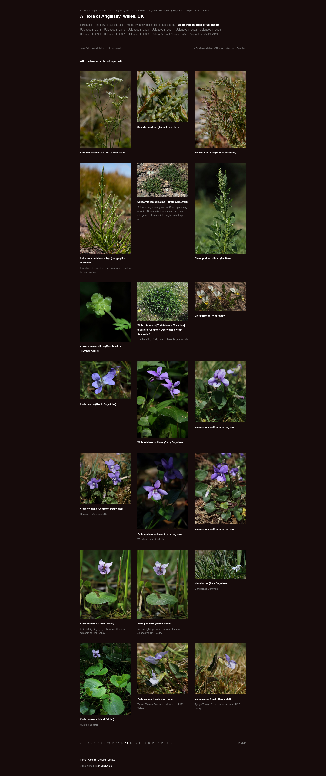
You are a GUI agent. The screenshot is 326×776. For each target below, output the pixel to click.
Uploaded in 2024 (90, 34)
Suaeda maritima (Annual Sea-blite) (158, 127)
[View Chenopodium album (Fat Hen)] (220, 209)
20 (153, 742)
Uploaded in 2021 (162, 29)
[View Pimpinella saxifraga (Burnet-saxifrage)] (105, 110)
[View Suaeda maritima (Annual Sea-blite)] (162, 98)
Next (218, 48)
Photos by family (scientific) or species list (150, 25)
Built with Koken (103, 765)
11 (113, 742)
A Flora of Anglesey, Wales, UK (112, 16)
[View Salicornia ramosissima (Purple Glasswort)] (162, 181)
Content (102, 759)
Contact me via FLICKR (204, 34)
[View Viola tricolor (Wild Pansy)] (220, 298)
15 (131, 742)
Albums (90, 48)
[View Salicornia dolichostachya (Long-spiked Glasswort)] (105, 209)
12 (117, 742)
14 (126, 743)
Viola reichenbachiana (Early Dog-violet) (160, 442)
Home (82, 48)
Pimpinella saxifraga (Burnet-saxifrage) (102, 152)
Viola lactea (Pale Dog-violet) (211, 583)
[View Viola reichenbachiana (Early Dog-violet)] (162, 400)
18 (144, 742)
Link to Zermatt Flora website (169, 34)
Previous (200, 48)
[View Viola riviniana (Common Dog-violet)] (220, 393)
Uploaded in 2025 (114, 34)
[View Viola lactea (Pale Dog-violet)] (220, 565)
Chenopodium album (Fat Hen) (213, 258)
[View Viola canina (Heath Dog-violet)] (105, 381)
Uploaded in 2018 (90, 29)
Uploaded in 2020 (138, 29)
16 (135, 742)
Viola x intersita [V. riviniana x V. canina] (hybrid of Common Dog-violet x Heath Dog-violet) (161, 329)
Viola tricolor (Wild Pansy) (210, 315)
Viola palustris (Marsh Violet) (97, 623)
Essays (111, 759)
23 (167, 742)
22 (162, 742)
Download (241, 48)
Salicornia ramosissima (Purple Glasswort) (162, 202)
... (85, 742)
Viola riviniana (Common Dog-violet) (216, 427)
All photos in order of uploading (199, 25)
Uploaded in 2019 (114, 29)
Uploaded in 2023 (210, 29)
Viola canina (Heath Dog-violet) (98, 404)
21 (158, 742)
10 (108, 742)
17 (140, 742)
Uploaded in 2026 (138, 34)
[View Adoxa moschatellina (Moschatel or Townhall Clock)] (105, 313)
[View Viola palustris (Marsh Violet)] (105, 585)
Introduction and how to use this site (101, 25)
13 (122, 742)
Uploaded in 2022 (186, 29)
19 (149, 742)
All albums (210, 48)
